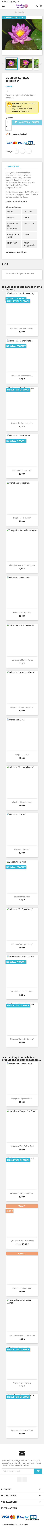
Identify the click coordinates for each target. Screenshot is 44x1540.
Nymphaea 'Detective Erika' (22, 1430)
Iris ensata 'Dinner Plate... (22, 376)
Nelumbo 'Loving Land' (22, 612)
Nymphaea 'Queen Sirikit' (22, 1098)
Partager (16, 151)
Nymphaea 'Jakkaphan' (22, 518)
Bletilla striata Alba (22, 897)
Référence (10, 201)
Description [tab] (13, 166)
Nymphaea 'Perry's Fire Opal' (22, 1146)
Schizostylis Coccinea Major (22, 423)
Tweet (22, 151)
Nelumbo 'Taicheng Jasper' (22, 802)
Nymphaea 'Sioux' (22, 754)
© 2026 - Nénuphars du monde (15, 1524)
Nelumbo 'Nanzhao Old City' (22, 328)
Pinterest (28, 151)
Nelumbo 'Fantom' (22, 849)
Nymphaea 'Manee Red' (22, 1288)
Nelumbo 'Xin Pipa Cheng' (22, 944)
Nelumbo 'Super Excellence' (22, 707)
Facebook (19, 1479)
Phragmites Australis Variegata (22, 565)
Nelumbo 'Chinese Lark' (22, 470)
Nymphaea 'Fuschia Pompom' (22, 1241)
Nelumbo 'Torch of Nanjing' (22, 1039)
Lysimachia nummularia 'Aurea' (22, 1335)
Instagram (24, 1479)
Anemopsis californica (22, 1383)
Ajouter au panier (27, 122)
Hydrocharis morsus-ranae (22, 660)
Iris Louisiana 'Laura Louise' (22, 991)
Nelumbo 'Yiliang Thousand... (22, 1193)
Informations (9, 1508)
